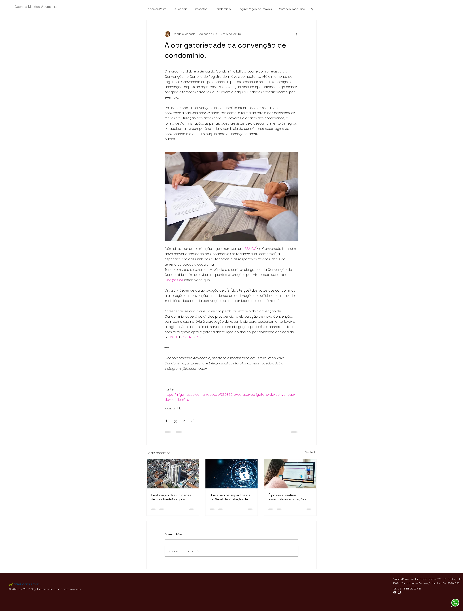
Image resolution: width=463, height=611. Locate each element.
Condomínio (222, 9)
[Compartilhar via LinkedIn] (184, 421)
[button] (312, 9)
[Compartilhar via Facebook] (166, 421)
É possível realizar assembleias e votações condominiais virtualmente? (287, 497)
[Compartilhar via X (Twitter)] (175, 421)
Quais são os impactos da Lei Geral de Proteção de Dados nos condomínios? (230, 497)
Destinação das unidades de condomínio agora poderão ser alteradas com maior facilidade (172, 497)
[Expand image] (231, 197)
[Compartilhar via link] (193, 421)
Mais (282, 9)
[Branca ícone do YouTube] (395, 596)
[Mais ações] (296, 34)
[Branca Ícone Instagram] (399, 596)
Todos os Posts (156, 9)
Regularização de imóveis (255, 9)
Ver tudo (311, 452)
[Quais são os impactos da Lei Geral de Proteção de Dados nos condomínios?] (231, 473)
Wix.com (75, 592)
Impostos (201, 9)
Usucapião (180, 9)
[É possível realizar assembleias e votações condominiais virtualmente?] (290, 473)
